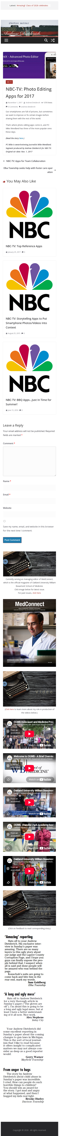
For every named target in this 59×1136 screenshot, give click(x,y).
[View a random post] (52, 40)
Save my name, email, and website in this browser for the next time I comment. (28, 528)
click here (37, 593)
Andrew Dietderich (33, 102)
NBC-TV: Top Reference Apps (24, 246)
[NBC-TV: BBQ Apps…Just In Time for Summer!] (29, 343)
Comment (9, 443)
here (21, 138)
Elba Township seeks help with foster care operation (28, 170)
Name (7, 481)
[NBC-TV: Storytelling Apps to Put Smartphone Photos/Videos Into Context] (29, 262)
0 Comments (13, 107)
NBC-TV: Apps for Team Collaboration (25, 161)
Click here (9, 709)
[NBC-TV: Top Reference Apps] (29, 190)
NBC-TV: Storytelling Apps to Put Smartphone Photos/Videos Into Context (26, 323)
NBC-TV (9, 82)
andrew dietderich (28, 107)
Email (6, 494)
